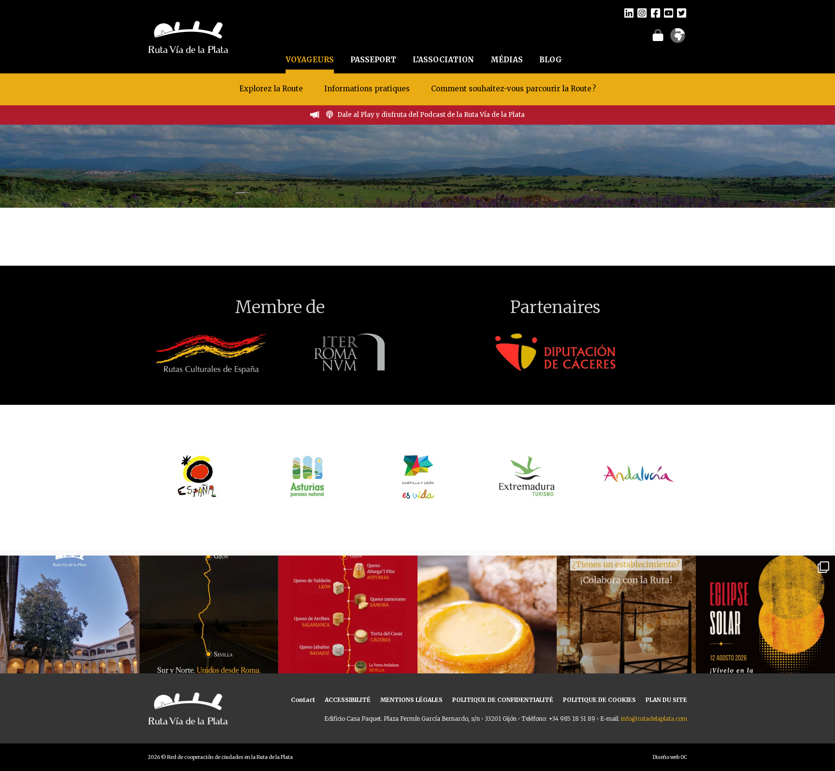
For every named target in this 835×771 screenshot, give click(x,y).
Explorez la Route (271, 88)
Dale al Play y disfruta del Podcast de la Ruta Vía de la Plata (431, 115)
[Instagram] (642, 12)
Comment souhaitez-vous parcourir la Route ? (513, 88)
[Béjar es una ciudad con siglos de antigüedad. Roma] (69, 625)
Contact (303, 699)
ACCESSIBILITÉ (348, 699)
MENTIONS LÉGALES (411, 699)
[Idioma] (677, 38)
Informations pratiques (368, 88)
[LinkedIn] (628, 12)
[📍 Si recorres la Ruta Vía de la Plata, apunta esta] (487, 625)
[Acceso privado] (657, 35)
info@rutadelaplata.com (654, 718)
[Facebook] (655, 12)
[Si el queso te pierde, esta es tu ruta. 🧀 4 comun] (348, 625)
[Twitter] (681, 12)
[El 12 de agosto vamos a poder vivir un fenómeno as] (765, 625)
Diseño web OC (670, 757)
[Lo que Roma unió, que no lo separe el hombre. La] (208, 625)
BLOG (550, 59)
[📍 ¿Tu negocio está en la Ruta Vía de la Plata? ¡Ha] (626, 625)
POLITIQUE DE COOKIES (599, 699)
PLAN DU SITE (666, 699)
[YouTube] (668, 12)
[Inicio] (188, 35)
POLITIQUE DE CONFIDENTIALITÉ (502, 699)
